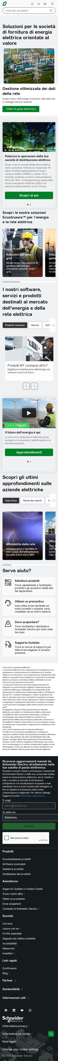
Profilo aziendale (12, 933)
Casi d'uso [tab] (11, 500)
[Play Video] (29, 412)
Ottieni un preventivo (13, 898)
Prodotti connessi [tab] (15, 325)
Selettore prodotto (13, 869)
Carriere (7, 923)
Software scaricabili (13, 864)
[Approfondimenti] (29, 452)
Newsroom (8, 948)
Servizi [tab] (35, 325)
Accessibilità (9, 943)
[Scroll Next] (52, 325)
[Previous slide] (26, 386)
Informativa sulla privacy (32, 796)
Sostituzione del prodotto (16, 874)
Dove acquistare (11, 903)
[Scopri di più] (29, 195)
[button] (29, 137)
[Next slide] (34, 386)
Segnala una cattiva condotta (18, 938)
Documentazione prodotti (16, 859)
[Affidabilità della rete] (22, 536)
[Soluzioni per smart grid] (22, 253)
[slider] (29, 282)
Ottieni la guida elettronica (21, 108)
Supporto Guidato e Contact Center (22, 888)
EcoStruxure (9, 968)
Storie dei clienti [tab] (32, 500)
